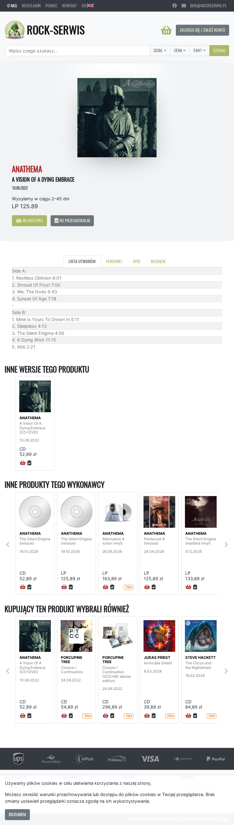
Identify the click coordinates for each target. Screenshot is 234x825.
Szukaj (219, 50)
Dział (158, 50)
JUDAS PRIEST (157, 657)
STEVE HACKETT (200, 657)
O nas (12, 5)
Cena (178, 50)
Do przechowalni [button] (74, 220)
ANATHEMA (30, 418)
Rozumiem (17, 814)
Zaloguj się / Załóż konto (202, 30)
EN (84, 5)
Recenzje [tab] (158, 261)
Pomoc (51, 5)
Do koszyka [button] (32, 220)
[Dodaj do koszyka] (23, 463)
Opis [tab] (136, 261)
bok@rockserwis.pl (206, 5)
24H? (197, 50)
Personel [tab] (114, 261)
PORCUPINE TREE (71, 659)
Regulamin (31, 5)
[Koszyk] (166, 30)
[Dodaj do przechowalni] (29, 463)
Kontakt (69, 5)
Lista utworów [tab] (82, 261)
